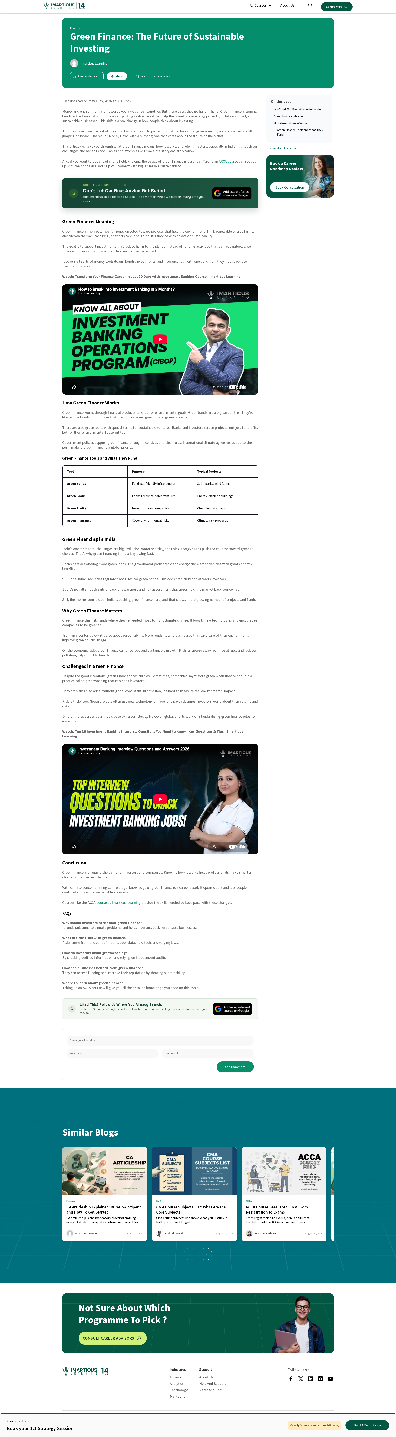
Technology (179, 1389)
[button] (206, 1254)
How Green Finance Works (291, 123)
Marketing (178, 1396)
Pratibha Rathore (265, 1233)
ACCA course (228, 161)
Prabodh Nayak (174, 1233)
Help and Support (212, 1383)
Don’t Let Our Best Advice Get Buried (298, 109)
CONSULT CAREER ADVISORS (108, 1338)
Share (119, 76)
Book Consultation (289, 187)
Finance (176, 1377)
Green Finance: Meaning (289, 116)
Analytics (177, 1383)
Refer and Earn (211, 1389)
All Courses (259, 5)
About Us (287, 5)
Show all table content (283, 148)
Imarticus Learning (94, 63)
